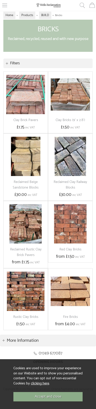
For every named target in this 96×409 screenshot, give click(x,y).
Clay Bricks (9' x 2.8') (70, 120)
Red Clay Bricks (70, 249)
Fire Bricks (70, 317)
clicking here (40, 383)
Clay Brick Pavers (25, 120)
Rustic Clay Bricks (25, 317)
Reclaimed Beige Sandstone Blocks (26, 184)
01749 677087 (50, 353)
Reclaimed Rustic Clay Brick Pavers (26, 252)
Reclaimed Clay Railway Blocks (70, 184)
